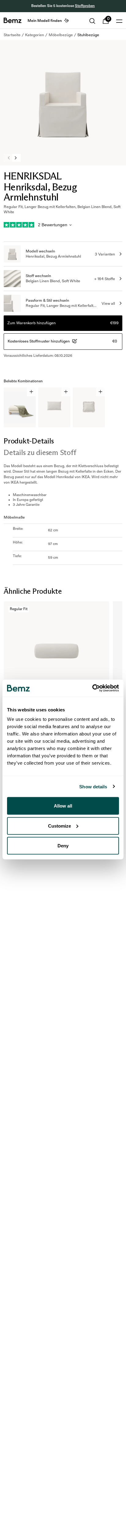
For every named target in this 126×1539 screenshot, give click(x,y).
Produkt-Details (29, 441)
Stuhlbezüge (88, 35)
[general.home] (12, 20)
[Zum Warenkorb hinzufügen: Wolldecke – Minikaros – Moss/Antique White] (31, 391)
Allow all (63, 805)
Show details (93, 786)
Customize (59, 825)
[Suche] (92, 21)
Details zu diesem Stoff (40, 452)
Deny (63, 845)
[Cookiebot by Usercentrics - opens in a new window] (92, 688)
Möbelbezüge (61, 35)
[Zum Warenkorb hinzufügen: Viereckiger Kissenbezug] (65, 391)
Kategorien (34, 35)
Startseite (12, 35)
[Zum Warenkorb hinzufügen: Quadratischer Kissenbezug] (100, 391)
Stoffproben (85, 6)
